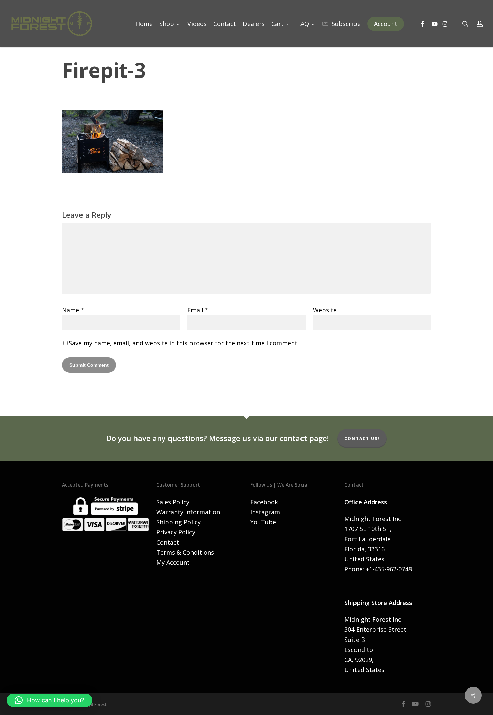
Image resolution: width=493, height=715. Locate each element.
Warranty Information (188, 512)
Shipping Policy (178, 522)
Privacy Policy (175, 532)
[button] (49, 700)
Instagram (265, 512)
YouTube (263, 522)
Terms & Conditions (185, 552)
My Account (173, 562)
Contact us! (362, 438)
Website (325, 310)
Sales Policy (172, 502)
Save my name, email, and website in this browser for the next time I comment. (184, 343)
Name (73, 310)
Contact (167, 542)
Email (197, 310)
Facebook (264, 502)
